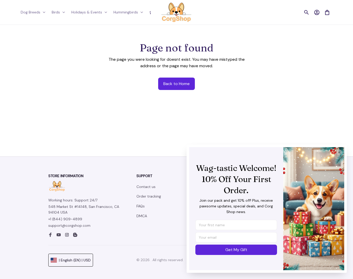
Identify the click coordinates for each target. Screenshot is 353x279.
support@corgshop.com (69, 225)
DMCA (141, 216)
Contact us (146, 186)
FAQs (140, 206)
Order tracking (148, 196)
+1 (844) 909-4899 (65, 219)
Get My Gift (236, 249)
